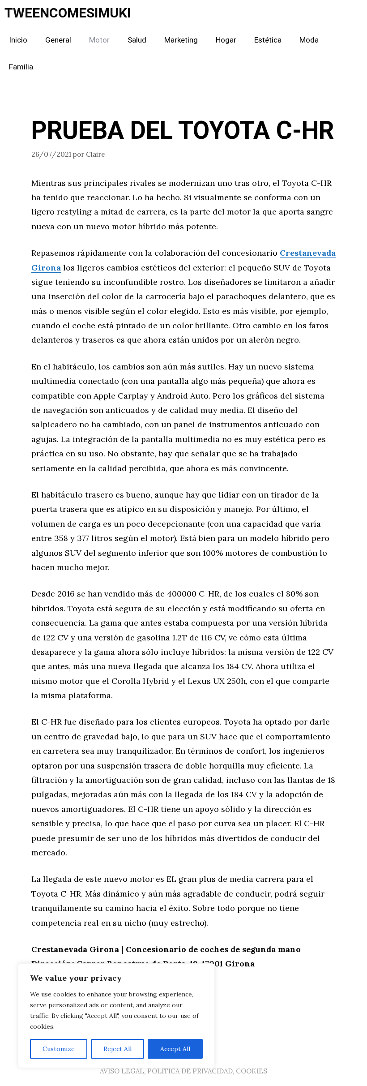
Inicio (18, 40)
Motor (99, 40)
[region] (116, 1015)
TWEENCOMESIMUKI (67, 13)
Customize (59, 1049)
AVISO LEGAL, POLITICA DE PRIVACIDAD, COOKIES (183, 1071)
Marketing (181, 40)
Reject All (117, 1049)
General (58, 40)
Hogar (226, 40)
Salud (137, 40)
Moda (309, 40)
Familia (21, 67)
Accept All (175, 1049)
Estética (268, 40)
